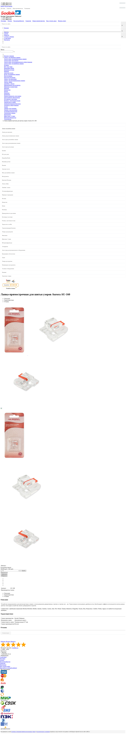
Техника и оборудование (11, 105)
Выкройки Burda (9, 68)
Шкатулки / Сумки (9, 116)
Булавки (6, 65)
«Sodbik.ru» (15, 648)
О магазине (7, 38)
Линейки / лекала (9, 83)
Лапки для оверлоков (10, 79)
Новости (6, 35)
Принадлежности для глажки (12, 96)
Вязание (6, 71)
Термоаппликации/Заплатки (12, 103)
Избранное (4, 575)
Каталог (6, 28)
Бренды (6, 32)
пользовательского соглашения (43, 731)
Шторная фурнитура (10, 117)
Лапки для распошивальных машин (14, 80)
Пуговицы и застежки (10, 99)
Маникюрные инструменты (12, 85)
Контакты (7, 39)
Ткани (6, 107)
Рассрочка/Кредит (18, 21)
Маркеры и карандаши (10, 87)
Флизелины (7, 114)
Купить (24, 570)
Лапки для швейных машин (8, 128)
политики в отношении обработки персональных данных (23, 731)
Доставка (3, 8)
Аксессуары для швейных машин (14, 63)
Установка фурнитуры (10, 111)
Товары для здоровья (10, 108)
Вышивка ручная (9, 70)
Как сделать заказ (51, 21)
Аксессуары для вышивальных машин (15, 59)
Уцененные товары (9, 113)
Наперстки (7, 90)
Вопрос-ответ (62, 21)
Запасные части (8, 73)
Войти (2, 6)
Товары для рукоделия (10, 110)
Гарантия (9, 8)
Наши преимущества (18, 8)
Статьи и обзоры (9, 36)
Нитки (6, 91)
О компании (27, 8)
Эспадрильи (7, 119)
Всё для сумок (8, 66)
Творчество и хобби (10, 102)
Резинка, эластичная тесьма (12, 100)
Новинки (7, 93)
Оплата (10, 21)
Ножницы (7, 94)
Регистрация (8, 6)
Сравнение (4, 574)
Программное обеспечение (12, 97)
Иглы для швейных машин (12, 74)
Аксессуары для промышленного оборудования (18, 62)
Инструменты (8, 76)
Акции (6, 33)
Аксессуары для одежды (11, 60)
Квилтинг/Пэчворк (9, 77)
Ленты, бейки (8, 82)
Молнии (6, 88)
